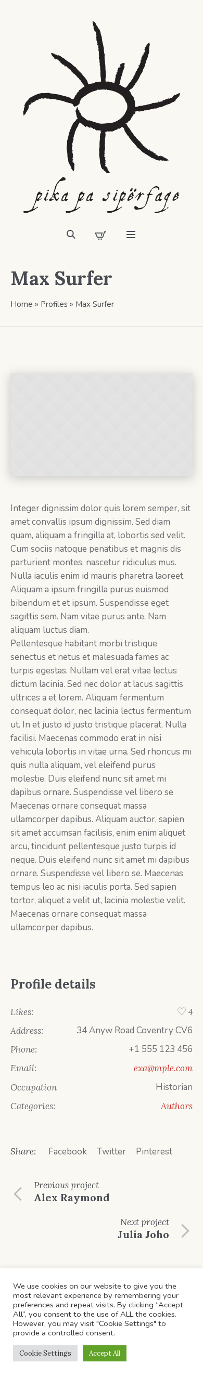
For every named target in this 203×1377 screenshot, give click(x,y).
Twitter (111, 1152)
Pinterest (154, 1152)
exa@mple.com (163, 1068)
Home (21, 304)
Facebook (67, 1152)
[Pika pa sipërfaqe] (101, 117)
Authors (177, 1106)
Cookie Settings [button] (45, 1353)
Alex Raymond (72, 1197)
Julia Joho (143, 1234)
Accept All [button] (104, 1353)
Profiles (54, 304)
